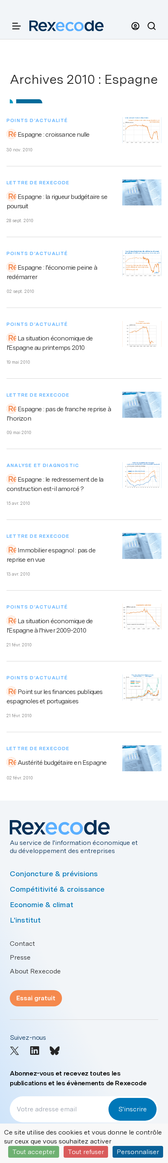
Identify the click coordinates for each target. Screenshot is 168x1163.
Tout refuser (86, 1152)
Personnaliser (138, 1152)
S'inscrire (132, 1109)
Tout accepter (33, 1152)
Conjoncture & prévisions (54, 873)
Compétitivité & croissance (57, 889)
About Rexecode (35, 971)
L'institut (25, 920)
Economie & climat (41, 904)
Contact (22, 943)
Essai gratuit (35, 998)
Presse (20, 957)
